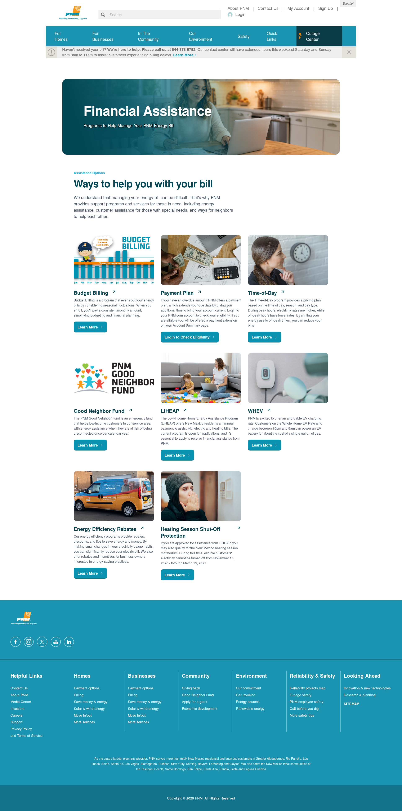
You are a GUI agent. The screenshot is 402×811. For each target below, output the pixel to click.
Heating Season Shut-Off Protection (190, 532)
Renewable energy (250, 708)
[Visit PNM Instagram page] (30, 641)
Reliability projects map (307, 687)
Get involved (245, 694)
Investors (17, 708)
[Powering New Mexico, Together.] (73, 12)
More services (84, 721)
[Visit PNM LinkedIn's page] (70, 641)
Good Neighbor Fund (99, 410)
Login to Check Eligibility (187, 337)
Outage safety (300, 694)
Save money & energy (90, 701)
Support (16, 721)
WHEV (255, 410)
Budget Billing (91, 292)
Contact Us (19, 687)
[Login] (231, 14)
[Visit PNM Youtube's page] (57, 641)
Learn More (87, 327)
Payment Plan (177, 292)
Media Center (20, 701)
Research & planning (360, 694)
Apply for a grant (194, 701)
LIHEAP (170, 410)
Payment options (86, 687)
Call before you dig (304, 708)
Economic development (199, 708)
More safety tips (302, 715)
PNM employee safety (306, 701)
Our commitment (248, 687)
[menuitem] (65, 36)
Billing (78, 694)
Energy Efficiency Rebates (105, 528)
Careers (16, 715)
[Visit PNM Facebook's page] (16, 641)
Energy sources (247, 701)
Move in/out (83, 715)
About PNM (19, 694)
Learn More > (185, 55)
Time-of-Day (262, 292)
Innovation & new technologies (367, 687)
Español (348, 3)
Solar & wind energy (89, 708)
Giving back (191, 687)
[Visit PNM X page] (43, 641)
